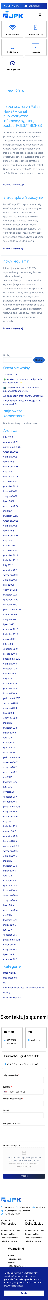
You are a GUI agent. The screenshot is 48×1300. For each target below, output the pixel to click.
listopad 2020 (10, 604)
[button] (40, 14)
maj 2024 (7, 510)
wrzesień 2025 (10, 451)
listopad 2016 (10, 801)
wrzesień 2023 (10, 520)
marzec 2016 (9, 831)
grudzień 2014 (10, 885)
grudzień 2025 (10, 442)
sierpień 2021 (10, 579)
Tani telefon (12, 52)
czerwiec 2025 (10, 466)
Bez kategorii (10, 977)
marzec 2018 (9, 732)
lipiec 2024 (8, 501)
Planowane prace (12, 997)
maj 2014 (7, 915)
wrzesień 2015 (10, 850)
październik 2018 (11, 698)
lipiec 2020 (8, 624)
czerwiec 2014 (10, 910)
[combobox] (6, 1091)
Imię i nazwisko (11, 1075)
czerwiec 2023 (10, 535)
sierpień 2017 (10, 767)
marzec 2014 (9, 924)
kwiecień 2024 (10, 515)
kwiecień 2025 (10, 476)
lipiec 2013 (8, 954)
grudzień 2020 (10, 599)
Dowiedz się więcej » (13, 184)
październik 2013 (11, 939)
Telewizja (36, 52)
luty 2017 (7, 786)
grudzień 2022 (10, 555)
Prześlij (24, 1176)
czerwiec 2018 (10, 717)
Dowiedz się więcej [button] (13, 1286)
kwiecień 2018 (10, 727)
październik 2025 (12, 446)
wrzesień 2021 (10, 574)
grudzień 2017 (10, 747)
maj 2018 (7, 722)
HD (4, 982)
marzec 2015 (9, 870)
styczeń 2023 (10, 550)
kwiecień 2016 (10, 826)
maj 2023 (7, 540)
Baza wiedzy (9, 972)
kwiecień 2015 (10, 865)
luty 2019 (7, 678)
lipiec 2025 (8, 461)
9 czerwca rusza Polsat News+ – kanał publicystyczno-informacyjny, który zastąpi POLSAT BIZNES (22, 116)
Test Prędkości (13, 69)
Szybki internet (12, 34)
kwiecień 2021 (10, 594)
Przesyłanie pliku (11, 1145)
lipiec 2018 (8, 712)
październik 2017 (11, 757)
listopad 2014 (10, 890)
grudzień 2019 (10, 648)
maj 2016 (7, 821)
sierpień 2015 (10, 855)
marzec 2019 (9, 673)
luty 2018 (7, 737)
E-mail (7, 1110)
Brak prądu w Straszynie (23, 197)
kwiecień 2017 (10, 781)
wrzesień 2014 (10, 895)
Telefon (7, 1087)
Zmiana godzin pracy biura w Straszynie (23, 395)
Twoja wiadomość (12, 1123)
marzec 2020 (9, 639)
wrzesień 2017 (10, 762)
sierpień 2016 (10, 811)
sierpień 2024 (10, 496)
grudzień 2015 (10, 836)
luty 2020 (8, 643)
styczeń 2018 (10, 742)
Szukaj (6, 355)
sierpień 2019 (10, 663)
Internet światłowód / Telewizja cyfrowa (23, 987)
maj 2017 (7, 777)
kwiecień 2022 (10, 560)
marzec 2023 (9, 545)
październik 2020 (12, 609)
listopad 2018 (10, 693)
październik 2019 (11, 658)
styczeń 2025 (10, 481)
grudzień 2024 (10, 486)
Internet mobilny (35, 34)
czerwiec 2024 (10, 506)
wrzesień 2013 (10, 944)
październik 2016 (11, 806)
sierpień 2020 (10, 619)
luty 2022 (8, 565)
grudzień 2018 (10, 688)
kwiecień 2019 (10, 668)
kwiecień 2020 (10, 634)
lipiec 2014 (8, 905)
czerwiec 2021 (10, 589)
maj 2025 (7, 471)
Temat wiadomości (13, 1098)
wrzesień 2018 (10, 703)
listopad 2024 (10, 491)
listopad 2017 (10, 752)
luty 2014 (7, 929)
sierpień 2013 (10, 949)
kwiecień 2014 (10, 919)
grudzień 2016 (10, 796)
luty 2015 (7, 875)
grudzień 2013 (10, 934)
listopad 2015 (10, 841)
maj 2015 (7, 860)
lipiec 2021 (8, 584)
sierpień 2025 (10, 456)
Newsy (6, 992)
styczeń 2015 (10, 880)
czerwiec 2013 (10, 959)
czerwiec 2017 (10, 772)
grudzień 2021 (10, 570)
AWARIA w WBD (10, 374)
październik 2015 (11, 846)
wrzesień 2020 (10, 614)
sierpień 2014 (10, 900)
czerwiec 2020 (10, 629)
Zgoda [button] (24, 1293)
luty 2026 (8, 437)
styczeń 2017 (9, 791)
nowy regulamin (16, 261)
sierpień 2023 (10, 525)
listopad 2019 (10, 653)
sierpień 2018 (10, 708)
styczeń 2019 (10, 683)
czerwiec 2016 (10, 816)
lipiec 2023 (8, 530)
